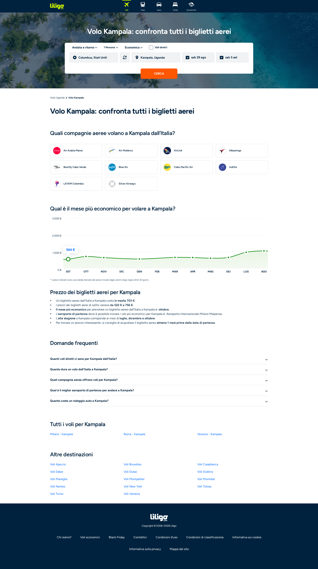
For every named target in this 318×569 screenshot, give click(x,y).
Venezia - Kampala (209, 434)
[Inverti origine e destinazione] (125, 57)
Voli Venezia (132, 494)
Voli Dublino (205, 471)
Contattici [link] (140, 537)
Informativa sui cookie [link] (246, 537)
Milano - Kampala (61, 434)
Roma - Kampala (134, 434)
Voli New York (133, 486)
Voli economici (90, 537)
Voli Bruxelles (132, 464)
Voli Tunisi (56, 494)
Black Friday (117, 537)
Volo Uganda (57, 97)
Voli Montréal (206, 479)
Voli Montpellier (134, 479)
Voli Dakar (56, 471)
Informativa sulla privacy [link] (145, 549)
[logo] (57, 6)
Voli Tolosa (204, 486)
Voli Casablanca (207, 464)
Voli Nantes (57, 486)
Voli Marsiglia (58, 479)
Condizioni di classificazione (205, 537)
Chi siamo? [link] (64, 537)
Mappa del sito (179, 549)
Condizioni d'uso (166, 537)
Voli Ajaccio (58, 464)
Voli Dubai (130, 471)
